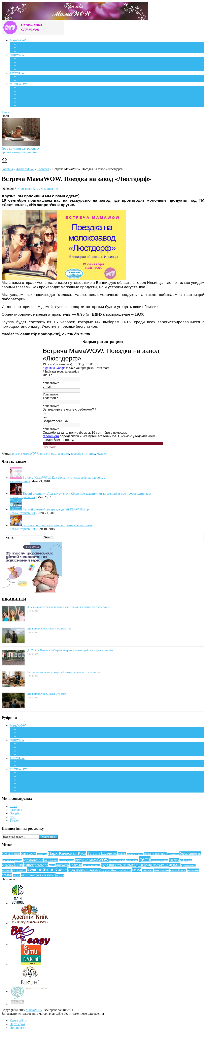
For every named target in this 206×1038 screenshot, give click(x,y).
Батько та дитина (29, 80)
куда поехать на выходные (122, 865)
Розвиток (24, 65)
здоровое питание (83, 453)
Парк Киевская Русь (67, 853)
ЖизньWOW (25, 169)
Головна (7, 169)
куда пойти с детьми (84, 870)
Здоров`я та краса (30, 51)
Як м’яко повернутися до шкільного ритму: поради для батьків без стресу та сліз (68, 607)
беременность (190, 853)
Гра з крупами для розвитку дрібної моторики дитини (21, 150)
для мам (63, 453)
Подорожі (24, 94)
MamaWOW (34, 1010)
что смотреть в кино (38, 875)
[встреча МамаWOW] (64, 278)
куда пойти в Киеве (47, 869)
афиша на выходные (155, 853)
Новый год (42, 854)
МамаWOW (18, 40)
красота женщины (91, 865)
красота (76, 865)
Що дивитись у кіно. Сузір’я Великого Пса (49, 628)
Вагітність (25, 44)
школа (60, 875)
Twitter (14, 820)
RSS (12, 817)
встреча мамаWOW (24, 453)
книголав (62, 865)
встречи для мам (117, 860)
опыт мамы (147, 870)
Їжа (20, 102)
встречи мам (48, 453)
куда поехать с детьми (162, 865)
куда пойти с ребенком (116, 870)
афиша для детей (135, 854)
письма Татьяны (178, 870)
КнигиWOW (28, 853)
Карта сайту (18, 1020)
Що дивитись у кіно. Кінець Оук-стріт (46, 693)
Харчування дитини (31, 69)
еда (181, 860)
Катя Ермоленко (11, 853)
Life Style (24, 91)
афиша (122, 853)
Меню (6, 112)
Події (21, 87)
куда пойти (19, 870)
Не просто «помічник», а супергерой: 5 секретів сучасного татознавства (63, 672)
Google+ (15, 813)
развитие (193, 870)
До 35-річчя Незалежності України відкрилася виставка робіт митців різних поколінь (70, 650)
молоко (102, 453)
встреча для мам (66, 860)
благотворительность (12, 860)
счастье (16, 875)
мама (136, 870)
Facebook (16, 809)
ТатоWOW (17, 73)
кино (18, 864)
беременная (173, 854)
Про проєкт (18, 1027)
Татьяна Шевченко (102, 853)
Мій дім (23, 105)
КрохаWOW (26, 58)
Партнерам (17, 1024)
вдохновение (33, 860)
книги (52, 865)
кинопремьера (36, 864)
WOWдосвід (26, 47)
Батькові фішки (28, 76)
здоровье (8, 865)
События (43, 169)
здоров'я (188, 860)
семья (7, 875)
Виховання (25, 62)
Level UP (24, 98)
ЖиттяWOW (18, 83)
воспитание (51, 860)
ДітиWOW (17, 54)
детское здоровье (159, 860)
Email (13, 806)
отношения (161, 870)
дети (144, 859)
